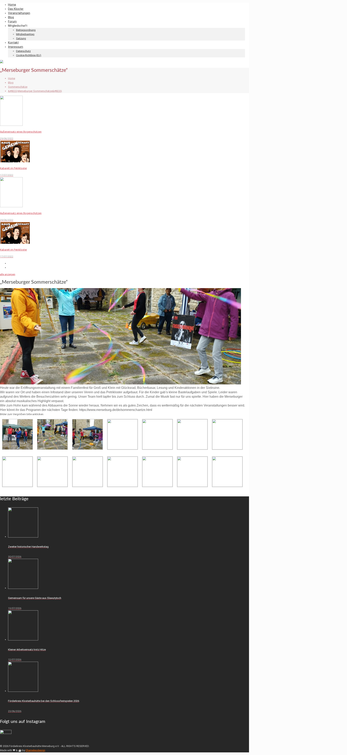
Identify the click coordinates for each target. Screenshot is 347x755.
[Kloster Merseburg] (1, 62)
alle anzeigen (7, 274)
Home (11, 78)
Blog (10, 82)
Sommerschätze (17, 86)
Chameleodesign (35, 750)
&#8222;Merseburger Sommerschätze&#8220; (35, 90)
